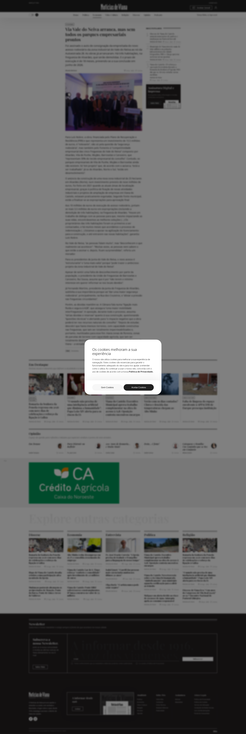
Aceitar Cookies (138, 387)
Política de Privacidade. (141, 371)
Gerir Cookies (107, 387)
